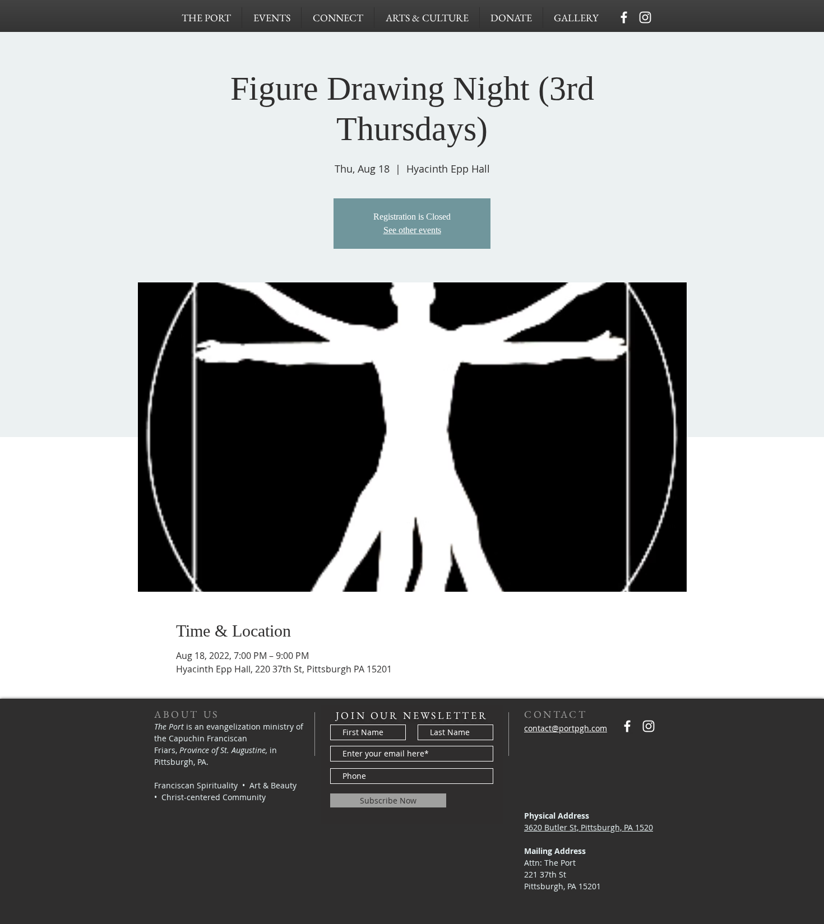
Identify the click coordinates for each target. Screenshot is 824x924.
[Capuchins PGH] (624, 17)
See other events (412, 230)
